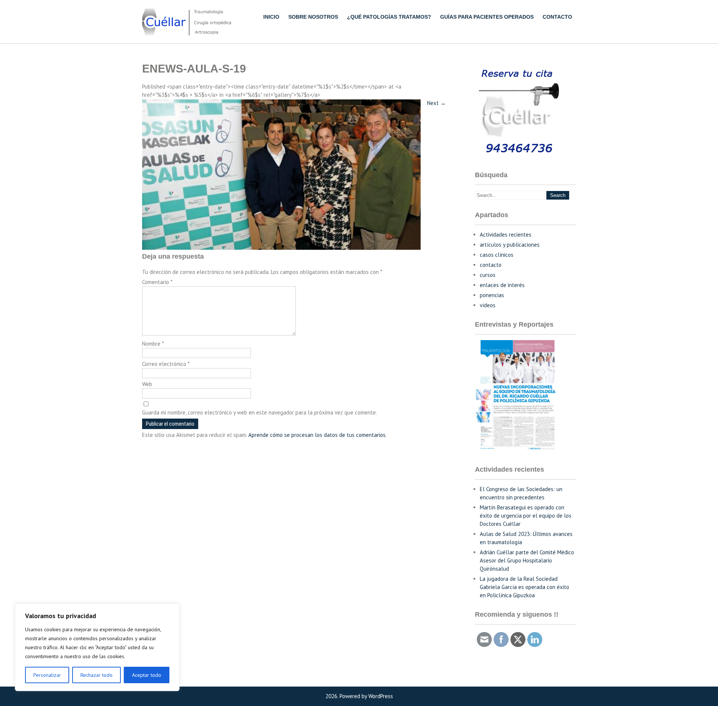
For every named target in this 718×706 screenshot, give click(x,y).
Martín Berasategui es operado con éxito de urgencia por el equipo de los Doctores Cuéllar (525, 515)
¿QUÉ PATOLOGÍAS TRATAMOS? (389, 17)
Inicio (271, 17)
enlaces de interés (502, 285)
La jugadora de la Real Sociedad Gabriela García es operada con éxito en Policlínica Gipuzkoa (524, 587)
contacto (490, 264)
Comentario (157, 282)
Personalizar (47, 675)
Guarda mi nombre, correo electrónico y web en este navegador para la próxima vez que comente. (259, 412)
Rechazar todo (96, 675)
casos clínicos (496, 254)
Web (147, 384)
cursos (487, 274)
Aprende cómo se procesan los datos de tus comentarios (317, 434)
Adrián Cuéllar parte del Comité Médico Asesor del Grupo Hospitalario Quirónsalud (527, 560)
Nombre (153, 343)
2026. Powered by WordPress (359, 696)
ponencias (492, 295)
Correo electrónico (166, 363)
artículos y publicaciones (510, 244)
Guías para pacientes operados (487, 17)
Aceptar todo (146, 675)
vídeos (487, 305)
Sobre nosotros (313, 17)
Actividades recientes (505, 234)
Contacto (557, 17)
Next (436, 103)
